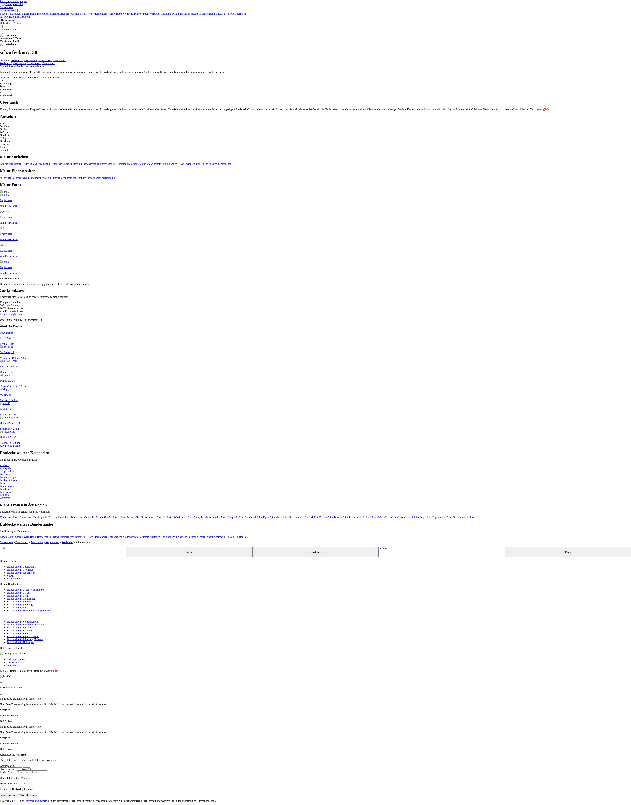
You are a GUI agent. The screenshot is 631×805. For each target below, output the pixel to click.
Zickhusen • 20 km (10, 442)
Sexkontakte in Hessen (18, 607)
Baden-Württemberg (11, 13)
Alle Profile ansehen (10, 445)
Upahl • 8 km (7, 372)
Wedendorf (17, 60)
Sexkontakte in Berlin (18, 595)
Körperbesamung (73, 163)
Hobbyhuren (13, 578)
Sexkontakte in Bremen (19, 601)
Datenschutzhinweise (36, 800)
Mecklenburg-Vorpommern (108, 13)
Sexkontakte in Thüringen (20, 642)
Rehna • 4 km (7, 343)
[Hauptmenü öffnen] (1, 5)
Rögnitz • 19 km (8, 414)
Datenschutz (13, 662)
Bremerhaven (67, 13)
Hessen (89, 13)
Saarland (183, 13)
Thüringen (240, 13)
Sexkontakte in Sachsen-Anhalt (23, 636)
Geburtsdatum (7, 765)
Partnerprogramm (16, 659)
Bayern (26, 13)
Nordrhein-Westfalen (149, 13)
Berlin (33, 13)
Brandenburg (44, 13)
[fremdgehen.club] (13, 4)
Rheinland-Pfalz (169, 13)
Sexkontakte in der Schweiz (21, 572)
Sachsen (192, 13)
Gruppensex (57, 163)
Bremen (55, 13)
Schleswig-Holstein (224, 13)
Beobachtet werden (19, 163)
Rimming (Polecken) (128, 163)
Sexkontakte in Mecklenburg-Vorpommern (29, 610)
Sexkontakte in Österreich (20, 569)
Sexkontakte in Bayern (18, 592)
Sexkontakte (6, 7)
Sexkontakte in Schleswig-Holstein (25, 639)
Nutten (10, 575)
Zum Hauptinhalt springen (13, 1)
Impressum (12, 665)
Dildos (33, 163)
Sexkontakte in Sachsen (19, 633)
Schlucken (144, 163)
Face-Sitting (44, 163)
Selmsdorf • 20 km (9, 428)
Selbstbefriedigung (160, 163)
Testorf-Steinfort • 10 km (13, 386)
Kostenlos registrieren (11, 314)
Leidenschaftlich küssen (95, 163)
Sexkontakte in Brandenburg (21, 598)
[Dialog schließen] (1, 682)
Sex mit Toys (177, 163)
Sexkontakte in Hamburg (20, 604)
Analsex (4, 163)
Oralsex (112, 163)
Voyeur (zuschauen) (221, 163)
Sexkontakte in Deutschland (21, 566)
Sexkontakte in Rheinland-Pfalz (23, 627)
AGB (17, 800)
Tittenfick (206, 163)
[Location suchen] (1, 26)
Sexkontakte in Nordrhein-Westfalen (25, 624)
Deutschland (59, 60)
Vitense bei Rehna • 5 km (13, 358)
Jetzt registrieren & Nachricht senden (19, 795)
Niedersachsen (130, 13)
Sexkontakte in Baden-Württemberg (25, 589)
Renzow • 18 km (9, 400)
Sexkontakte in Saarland (19, 630)
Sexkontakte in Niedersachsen (22, 621)
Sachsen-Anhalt (205, 13)
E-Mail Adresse (8, 772)
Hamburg (80, 13)
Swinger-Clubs (193, 163)
